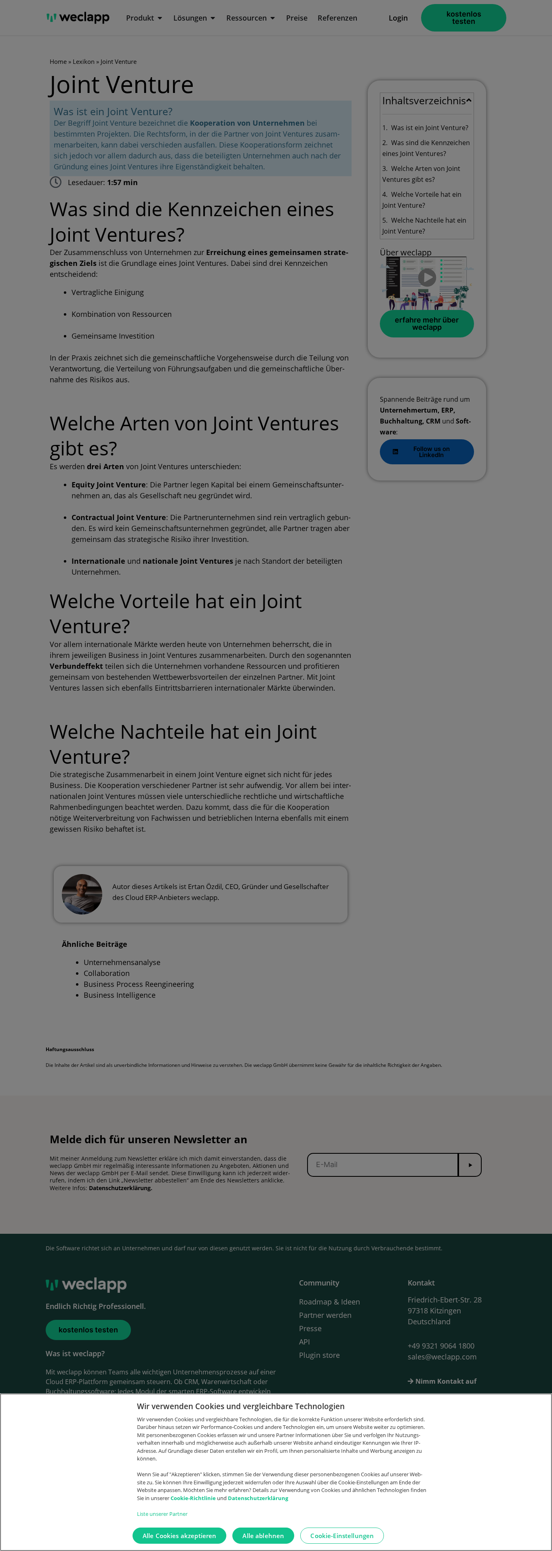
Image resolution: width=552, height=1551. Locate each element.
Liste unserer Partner (162, 1513)
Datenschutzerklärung (258, 1498)
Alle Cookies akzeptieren (180, 1536)
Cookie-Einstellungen (342, 1536)
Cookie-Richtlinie (194, 1498)
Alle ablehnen (263, 1536)
